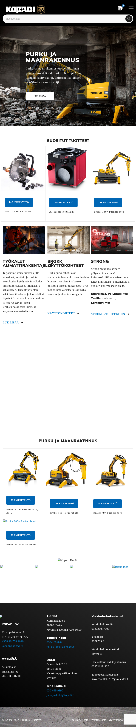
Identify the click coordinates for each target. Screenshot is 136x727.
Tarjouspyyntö (19, 202)
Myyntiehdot (115, 719)
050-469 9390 (55, 690)
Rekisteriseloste (79, 719)
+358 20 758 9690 (13, 641)
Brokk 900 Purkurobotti (64, 512)
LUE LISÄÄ (11, 322)
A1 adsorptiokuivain (61, 211)
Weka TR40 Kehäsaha (18, 211)
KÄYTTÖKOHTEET (61, 313)
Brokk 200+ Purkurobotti (21, 544)
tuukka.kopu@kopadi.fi (61, 646)
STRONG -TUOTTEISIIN (108, 313)
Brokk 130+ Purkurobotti (109, 211)
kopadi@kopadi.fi (12, 645)
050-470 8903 (55, 642)
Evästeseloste (98, 719)
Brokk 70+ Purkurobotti (107, 512)
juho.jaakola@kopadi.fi (60, 695)
